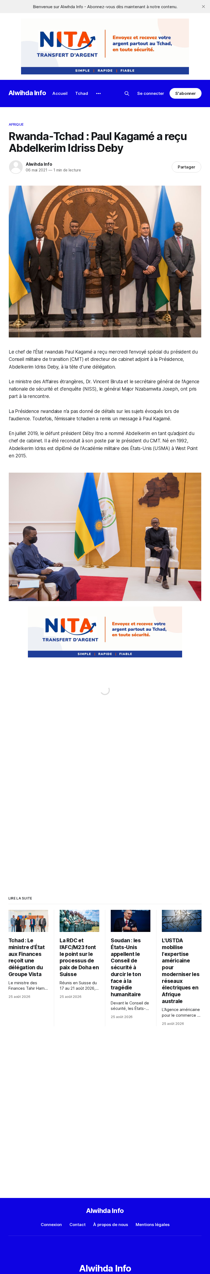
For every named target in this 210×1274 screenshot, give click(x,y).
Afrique (16, 124)
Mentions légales (153, 1224)
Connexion (51, 1224)
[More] (98, 93)
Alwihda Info (27, 93)
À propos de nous (110, 1224)
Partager (187, 167)
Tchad (81, 93)
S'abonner (185, 93)
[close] (203, 6)
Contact (77, 1224)
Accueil (60, 93)
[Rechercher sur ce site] (126, 93)
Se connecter (150, 93)
